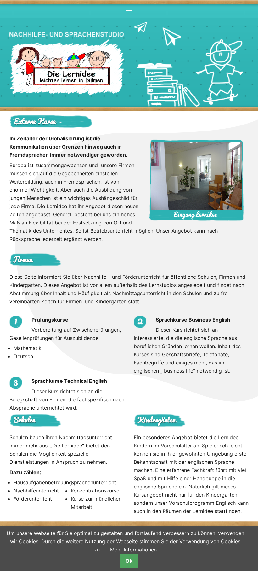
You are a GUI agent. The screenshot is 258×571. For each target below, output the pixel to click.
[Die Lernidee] (66, 67)
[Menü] (128, 9)
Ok (129, 561)
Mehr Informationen (133, 549)
